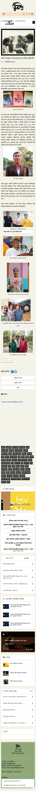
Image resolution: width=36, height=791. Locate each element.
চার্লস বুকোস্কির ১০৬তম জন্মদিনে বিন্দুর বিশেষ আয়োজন (18, 544)
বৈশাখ (26, 466)
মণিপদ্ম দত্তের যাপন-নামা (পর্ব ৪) (18, 521)
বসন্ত (31, 463)
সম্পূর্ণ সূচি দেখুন (7, 360)
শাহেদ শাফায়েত (26, 472)
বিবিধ (9, 466)
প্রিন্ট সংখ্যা (17, 463)
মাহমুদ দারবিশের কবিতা (18, 21)
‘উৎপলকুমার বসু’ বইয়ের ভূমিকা (18, 504)
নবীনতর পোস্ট (18, 378)
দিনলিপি (3, 460)
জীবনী (27, 457)
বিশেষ (17, 466)
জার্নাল (22, 457)
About (4, 772)
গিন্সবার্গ (7, 457)
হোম (18, 387)
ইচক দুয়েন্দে (5, 450)
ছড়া (19, 457)
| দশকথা (7, 657)
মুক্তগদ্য (22, 469)
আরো (31, 691)
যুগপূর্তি (3, 472)
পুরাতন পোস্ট (18, 382)
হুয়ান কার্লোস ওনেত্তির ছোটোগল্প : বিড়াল (18, 539)
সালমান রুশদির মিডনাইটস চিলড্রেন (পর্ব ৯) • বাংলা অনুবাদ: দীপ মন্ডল (18, 526)
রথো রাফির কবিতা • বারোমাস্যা (18, 535)
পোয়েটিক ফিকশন (22, 460)
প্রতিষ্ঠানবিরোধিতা (6, 463)
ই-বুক (27, 447)
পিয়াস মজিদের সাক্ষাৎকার (16, 663)
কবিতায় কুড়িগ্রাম (17, 454)
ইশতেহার (11, 450)
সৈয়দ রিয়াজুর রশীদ (15, 479)
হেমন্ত (8, 482)
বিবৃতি (13, 466)
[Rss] (29, 14)
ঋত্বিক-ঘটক (4, 454)
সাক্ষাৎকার (22, 476)
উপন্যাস (26, 450)
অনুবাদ (3, 447)
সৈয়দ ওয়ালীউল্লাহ (6, 479)
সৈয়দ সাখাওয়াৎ (25, 479)
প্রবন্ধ (12, 463)
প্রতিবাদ (30, 460)
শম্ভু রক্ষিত (18, 472)
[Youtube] (24, 14)
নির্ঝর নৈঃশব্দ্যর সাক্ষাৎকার (16, 681)
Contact (15, 772)
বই (22, 463)
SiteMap (9, 772)
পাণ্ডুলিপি (9, 460)
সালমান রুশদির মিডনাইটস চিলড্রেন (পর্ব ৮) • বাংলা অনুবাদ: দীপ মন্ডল (18, 550)
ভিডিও (9, 469)
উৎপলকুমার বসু (18, 450)
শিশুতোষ (4, 476)
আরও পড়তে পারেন (11, 691)
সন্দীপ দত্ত (9, 476)
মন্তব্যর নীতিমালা (13, 402)
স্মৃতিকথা (4, 482)
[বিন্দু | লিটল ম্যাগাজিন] (18, 10)
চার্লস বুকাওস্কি (13, 457)
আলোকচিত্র (22, 447)
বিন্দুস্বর (5, 778)
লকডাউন (13, 472)
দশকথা (31, 457)
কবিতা (10, 454)
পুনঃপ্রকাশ (14, 460)
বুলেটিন (22, 466)
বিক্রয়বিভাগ (4, 466)
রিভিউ (7, 472)
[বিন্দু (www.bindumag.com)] (18, 747)
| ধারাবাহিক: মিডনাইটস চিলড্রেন (14, 599)
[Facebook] (26, 14)
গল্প (3, 457)
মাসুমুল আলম (16, 469)
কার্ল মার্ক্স (29, 454)
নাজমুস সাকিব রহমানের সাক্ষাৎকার (18, 673)
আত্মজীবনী (8, 447)
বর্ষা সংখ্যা (26, 463)
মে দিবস (28, 469)
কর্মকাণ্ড (24, 454)
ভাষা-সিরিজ (4, 469)
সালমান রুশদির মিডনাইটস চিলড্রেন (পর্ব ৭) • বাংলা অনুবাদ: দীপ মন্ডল (20, 624)
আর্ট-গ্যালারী (15, 447)
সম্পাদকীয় (15, 476)
